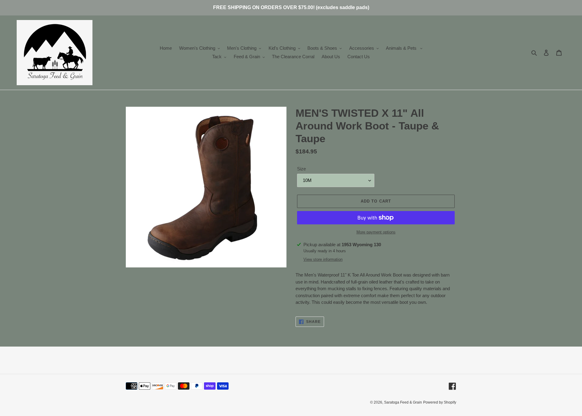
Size (301, 168)
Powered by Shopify (439, 402)
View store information (323, 259)
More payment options (376, 232)
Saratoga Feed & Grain (403, 402)
